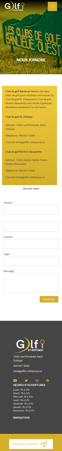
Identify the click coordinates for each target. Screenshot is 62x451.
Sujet (7, 253)
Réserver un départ (25, 444)
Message (9, 270)
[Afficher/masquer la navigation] (52, 6)
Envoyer (49, 299)
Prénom (9, 202)
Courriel (9, 236)
